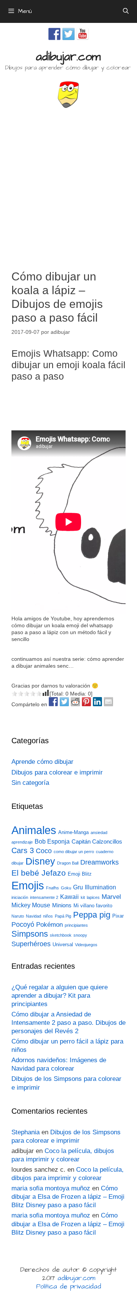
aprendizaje (22, 842)
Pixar (118, 916)
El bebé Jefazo (38, 872)
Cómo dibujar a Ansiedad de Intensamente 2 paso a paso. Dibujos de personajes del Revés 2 (68, 1023)
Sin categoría (30, 782)
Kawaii (69, 897)
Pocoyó (22, 924)
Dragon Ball (67, 863)
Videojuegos (86, 944)
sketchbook (61, 935)
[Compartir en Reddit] (75, 701)
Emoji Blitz (80, 874)
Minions (62, 905)
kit (83, 897)
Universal (63, 944)
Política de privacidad (68, 1286)
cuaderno (104, 851)
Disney (40, 861)
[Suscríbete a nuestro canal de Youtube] (82, 34)
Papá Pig (63, 916)
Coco (44, 851)
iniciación (19, 897)
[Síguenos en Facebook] (54, 34)
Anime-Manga (73, 832)
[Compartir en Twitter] (64, 701)
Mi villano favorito (92, 905)
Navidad (33, 916)
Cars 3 (22, 850)
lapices (93, 897)
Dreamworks (99, 862)
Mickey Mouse (30, 905)
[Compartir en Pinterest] (86, 701)
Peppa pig (91, 915)
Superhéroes (31, 944)
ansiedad (99, 832)
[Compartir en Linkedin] (97, 701)
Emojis (27, 885)
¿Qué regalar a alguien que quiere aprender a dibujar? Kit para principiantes (59, 996)
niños (48, 916)
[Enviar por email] (108, 701)
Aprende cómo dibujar (42, 761)
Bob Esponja (52, 841)
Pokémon (49, 924)
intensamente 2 (44, 897)
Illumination (100, 887)
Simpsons (29, 934)
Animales (33, 830)
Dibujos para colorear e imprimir (57, 772)
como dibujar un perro (74, 851)
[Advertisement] (68, 185)
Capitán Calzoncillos (97, 842)
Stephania (25, 1132)
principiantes (76, 925)
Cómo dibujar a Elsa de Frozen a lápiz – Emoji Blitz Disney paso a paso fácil (67, 1197)
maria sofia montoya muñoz (50, 1188)
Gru (78, 887)
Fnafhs (52, 888)
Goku (66, 888)
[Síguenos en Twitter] (68, 34)
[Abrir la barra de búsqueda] (126, 11)
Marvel (111, 896)
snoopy (80, 935)
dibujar (17, 863)
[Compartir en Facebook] (53, 701)
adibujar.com (68, 57)
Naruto (17, 916)
